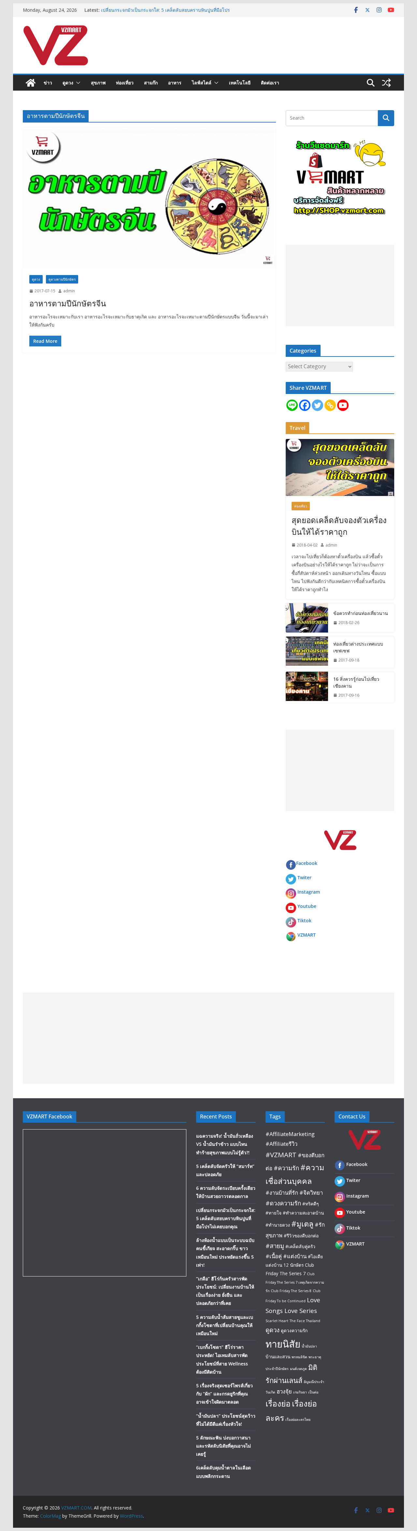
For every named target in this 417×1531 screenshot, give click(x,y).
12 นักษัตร (293, 1265)
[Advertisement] (340, 285)
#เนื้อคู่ (274, 1256)
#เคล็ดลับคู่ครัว (300, 1246)
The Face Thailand (305, 1321)
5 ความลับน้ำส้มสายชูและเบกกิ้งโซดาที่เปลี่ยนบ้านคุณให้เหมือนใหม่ (224, 1325)
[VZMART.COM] (30, 83)
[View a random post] (386, 83)
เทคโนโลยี (240, 83)
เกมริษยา (300, 1392)
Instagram (308, 892)
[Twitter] (317, 405)
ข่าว (48, 83)
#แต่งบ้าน (295, 1256)
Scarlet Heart (277, 1321)
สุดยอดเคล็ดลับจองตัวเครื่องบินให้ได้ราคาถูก (339, 526)
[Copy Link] (330, 405)
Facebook (306, 863)
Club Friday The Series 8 (291, 1291)
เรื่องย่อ (278, 1403)
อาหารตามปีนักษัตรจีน (67, 303)
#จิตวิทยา (311, 1192)
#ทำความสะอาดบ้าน (303, 1213)
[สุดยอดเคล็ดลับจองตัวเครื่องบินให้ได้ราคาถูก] (340, 467)
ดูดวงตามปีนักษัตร (62, 279)
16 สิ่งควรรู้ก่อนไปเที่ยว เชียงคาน (356, 682)
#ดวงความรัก (283, 1203)
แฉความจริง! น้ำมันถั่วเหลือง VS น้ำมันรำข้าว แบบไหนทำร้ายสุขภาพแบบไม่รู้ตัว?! (224, 1144)
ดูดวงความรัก (294, 1330)
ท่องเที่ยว (125, 83)
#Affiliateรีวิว (281, 1143)
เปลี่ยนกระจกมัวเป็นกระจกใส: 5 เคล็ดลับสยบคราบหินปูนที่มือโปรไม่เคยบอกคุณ (225, 1218)
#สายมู (275, 1246)
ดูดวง (68, 83)
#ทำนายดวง (278, 1225)
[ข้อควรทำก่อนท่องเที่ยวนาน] (307, 618)
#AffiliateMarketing (290, 1134)
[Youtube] (343, 405)
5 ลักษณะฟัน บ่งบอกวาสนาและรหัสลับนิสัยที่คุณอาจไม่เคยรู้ (223, 1446)
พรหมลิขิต (299, 1357)
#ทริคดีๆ (310, 1204)
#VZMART (281, 1154)
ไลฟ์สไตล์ (201, 83)
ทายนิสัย (283, 1343)
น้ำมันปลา (309, 1346)
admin (69, 291)
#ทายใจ (273, 1213)
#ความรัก (286, 1168)
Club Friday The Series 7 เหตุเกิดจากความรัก (295, 1282)
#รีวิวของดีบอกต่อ (301, 1235)
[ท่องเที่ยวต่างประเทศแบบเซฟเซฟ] (307, 652)
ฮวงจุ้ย (284, 1391)
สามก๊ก (151, 83)
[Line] (292, 405)
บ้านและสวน (278, 1356)
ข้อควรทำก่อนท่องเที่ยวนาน (360, 613)
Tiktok (304, 920)
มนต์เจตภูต (298, 1368)
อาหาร (174, 83)
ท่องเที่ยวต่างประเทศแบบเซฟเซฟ (358, 647)
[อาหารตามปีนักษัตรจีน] (149, 198)
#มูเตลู (302, 1223)
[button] (76, 82)
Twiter (304, 877)
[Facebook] (304, 405)
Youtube (306, 906)
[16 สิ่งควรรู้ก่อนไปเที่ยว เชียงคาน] (307, 687)
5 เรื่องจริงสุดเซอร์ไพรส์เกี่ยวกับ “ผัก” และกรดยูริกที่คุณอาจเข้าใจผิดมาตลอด (224, 1393)
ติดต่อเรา (270, 83)
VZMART (306, 935)
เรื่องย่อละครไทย (297, 1419)
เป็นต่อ (313, 1392)
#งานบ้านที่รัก (282, 1192)
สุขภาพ (98, 83)
